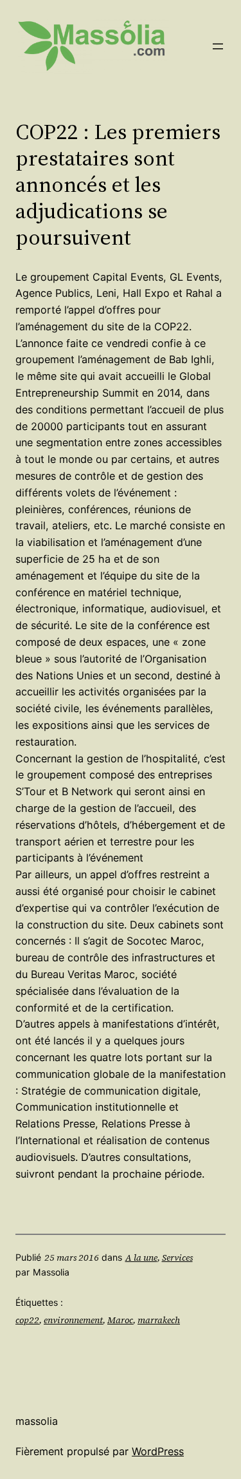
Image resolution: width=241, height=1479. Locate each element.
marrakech (159, 1320)
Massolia (36, 1421)
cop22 (27, 1320)
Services (177, 1257)
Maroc (120, 1320)
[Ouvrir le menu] (218, 46)
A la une (141, 1257)
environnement (73, 1320)
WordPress (158, 1451)
